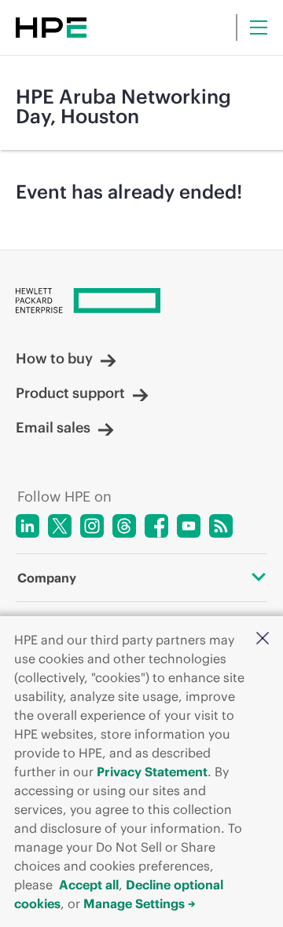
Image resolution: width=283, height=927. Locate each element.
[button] (262, 638)
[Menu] (258, 27)
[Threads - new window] (124, 526)
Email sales (53, 428)
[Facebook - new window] (156, 526)
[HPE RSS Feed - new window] (221, 526)
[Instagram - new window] (92, 526)
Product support (70, 393)
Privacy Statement (152, 771)
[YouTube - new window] (188, 526)
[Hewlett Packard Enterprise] (51, 27)
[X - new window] (60, 526)
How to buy (54, 359)
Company (46, 578)
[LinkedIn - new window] (27, 526)
